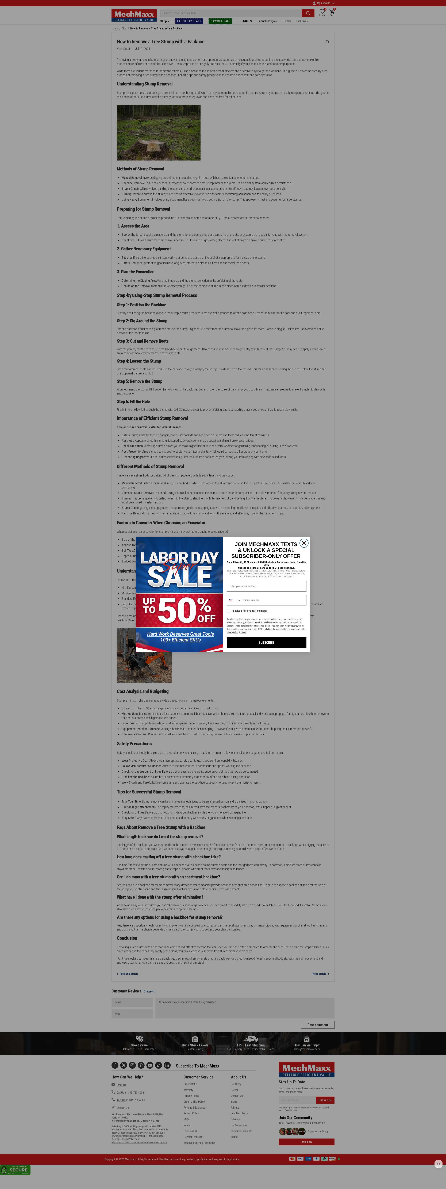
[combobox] (234, 600)
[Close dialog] (304, 543)
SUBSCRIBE (267, 642)
